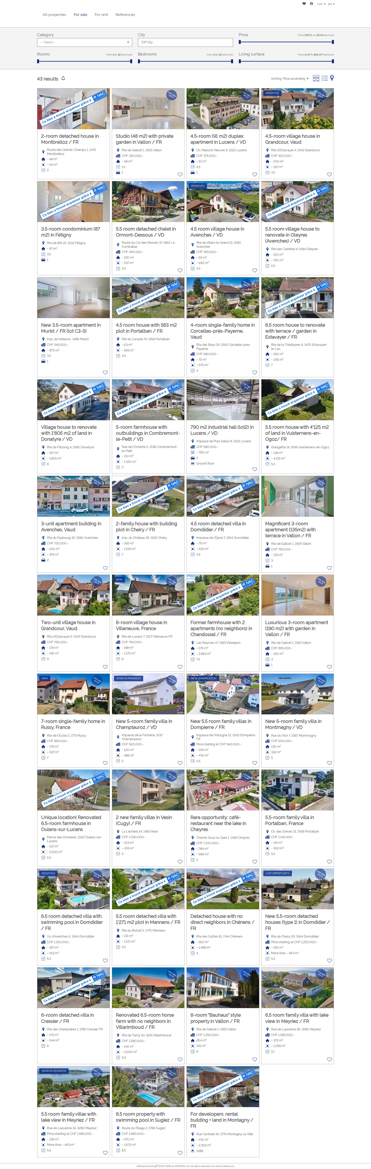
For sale (80, 14)
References (125, 14)
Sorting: (276, 78)
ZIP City (147, 42)
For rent (101, 14)
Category (45, 34)
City (141, 34)
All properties (54, 14)
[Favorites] (304, 4)
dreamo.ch (228, 1166)
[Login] (311, 4)
